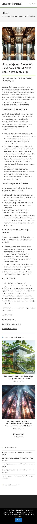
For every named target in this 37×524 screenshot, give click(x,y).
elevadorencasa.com (8, 319)
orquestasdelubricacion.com (11, 324)
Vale (18, 520)
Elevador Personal (12, 3)
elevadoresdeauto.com (9, 329)
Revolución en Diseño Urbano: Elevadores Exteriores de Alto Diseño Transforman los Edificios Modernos (18, 423)
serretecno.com (7, 315)
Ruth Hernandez (10, 78)
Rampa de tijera (18, 434)
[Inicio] (2, 16)
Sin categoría (9, 81)
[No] (35, 516)
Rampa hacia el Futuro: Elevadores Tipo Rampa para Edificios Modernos (18, 377)
